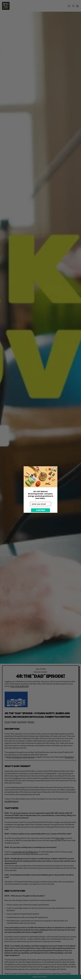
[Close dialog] (55, 469)
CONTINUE (40, 510)
